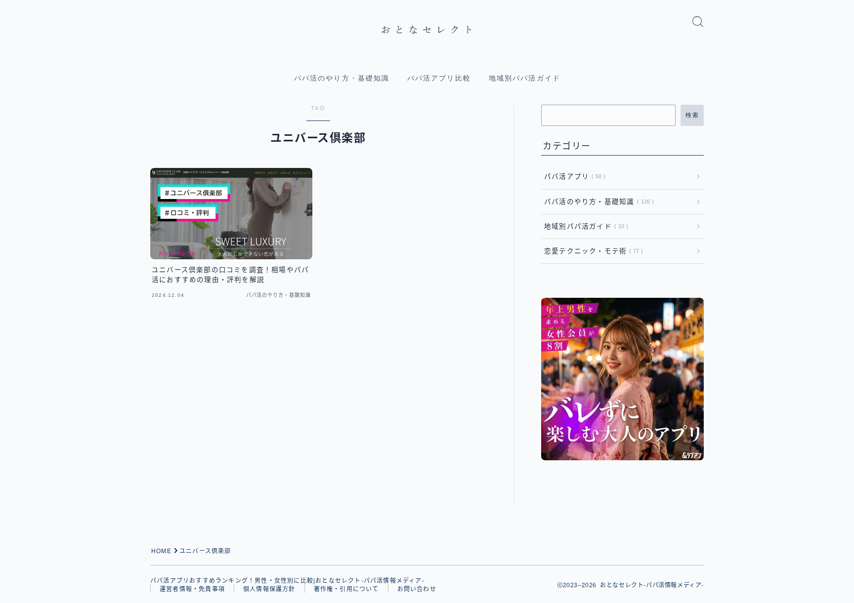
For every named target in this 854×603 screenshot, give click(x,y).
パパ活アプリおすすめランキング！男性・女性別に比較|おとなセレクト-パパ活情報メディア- (287, 580)
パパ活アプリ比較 (439, 78)
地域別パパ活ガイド (524, 78)
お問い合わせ (416, 589)
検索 (692, 115)
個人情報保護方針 (269, 589)
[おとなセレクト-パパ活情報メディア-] (427, 29)
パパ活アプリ (572, 176)
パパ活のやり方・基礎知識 (341, 78)
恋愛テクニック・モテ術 (591, 251)
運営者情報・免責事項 (192, 589)
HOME (161, 551)
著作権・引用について (346, 589)
